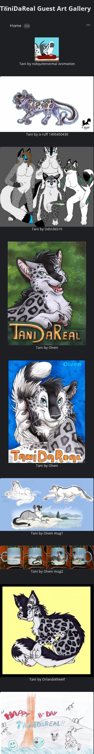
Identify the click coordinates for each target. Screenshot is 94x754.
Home (15, 25)
